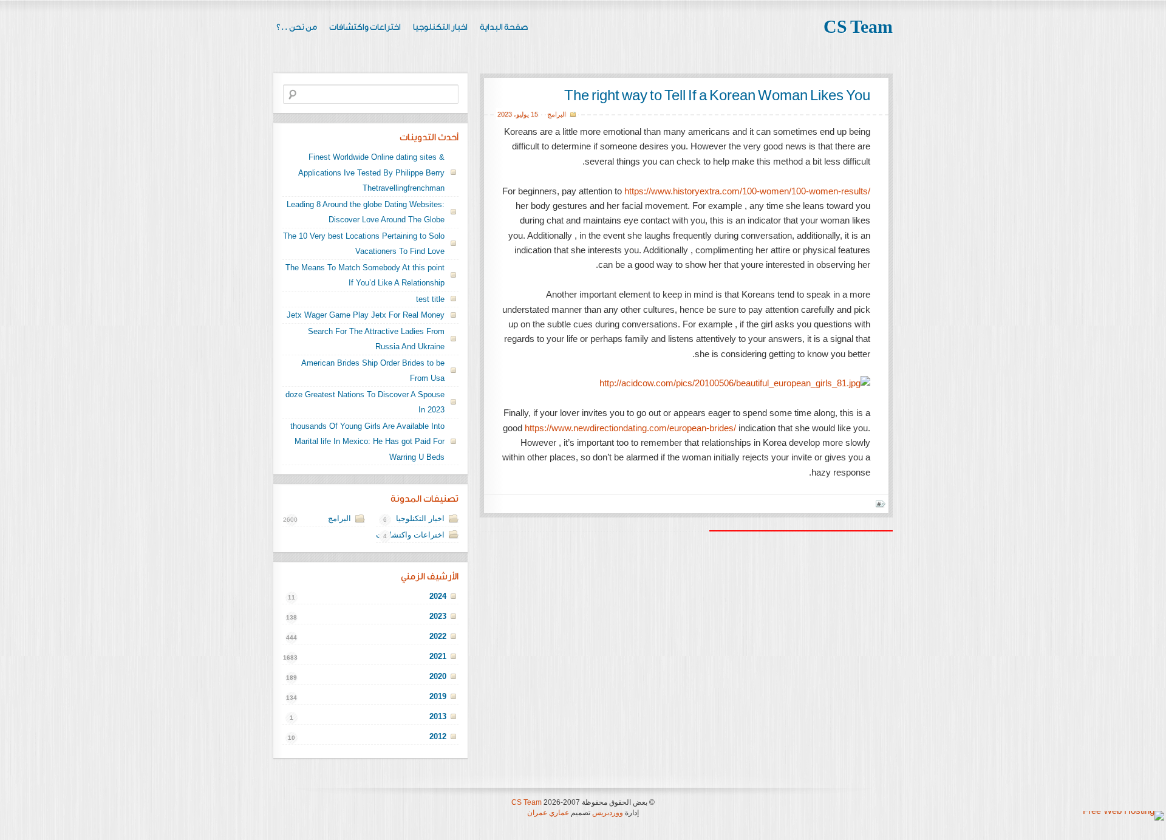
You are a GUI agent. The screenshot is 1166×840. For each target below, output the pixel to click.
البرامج (556, 114)
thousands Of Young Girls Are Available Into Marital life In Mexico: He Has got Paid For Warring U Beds (367, 442)
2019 (437, 696)
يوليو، (521, 114)
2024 (437, 596)
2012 (437, 736)
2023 (504, 114)
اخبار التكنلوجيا (440, 27)
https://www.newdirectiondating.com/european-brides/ (630, 428)
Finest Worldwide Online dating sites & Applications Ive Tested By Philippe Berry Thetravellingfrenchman (371, 172)
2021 (437, 656)
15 (534, 114)
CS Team (858, 27)
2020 (437, 676)
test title (430, 299)
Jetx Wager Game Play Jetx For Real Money (366, 314)
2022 (437, 636)
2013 (437, 716)
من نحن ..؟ (296, 27)
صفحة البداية (504, 27)
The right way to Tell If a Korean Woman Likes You (717, 96)
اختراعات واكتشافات (365, 27)
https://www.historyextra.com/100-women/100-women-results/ (747, 191)
